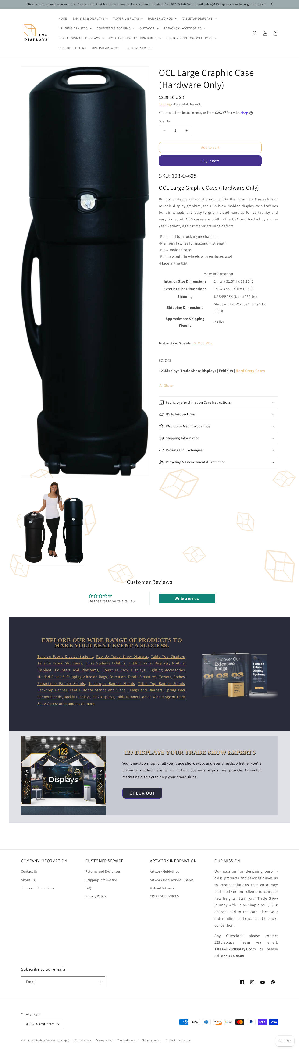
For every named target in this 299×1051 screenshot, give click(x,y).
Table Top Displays (168, 656)
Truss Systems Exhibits (105, 663)
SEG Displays (103, 696)
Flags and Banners (146, 690)
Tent (73, 690)
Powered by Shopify (58, 1040)
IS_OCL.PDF (203, 343)
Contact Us (29, 871)
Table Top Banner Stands (161, 683)
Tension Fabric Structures (59, 663)
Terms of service (127, 1040)
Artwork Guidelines (164, 871)
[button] (90, 18)
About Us (28, 880)
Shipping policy (151, 1040)
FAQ (88, 888)
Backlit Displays (77, 696)
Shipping (165, 104)
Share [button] (168, 385)
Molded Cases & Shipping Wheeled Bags (72, 676)
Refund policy (82, 1040)
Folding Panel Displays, (150, 663)
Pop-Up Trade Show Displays (122, 656)
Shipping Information (101, 880)
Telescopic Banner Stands (112, 683)
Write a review (187, 598)
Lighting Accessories (167, 670)
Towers (165, 676)
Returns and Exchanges (103, 871)
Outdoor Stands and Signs (102, 690)
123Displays (38, 1040)
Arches (179, 676)
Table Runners (128, 696)
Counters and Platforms (75, 670)
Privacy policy (104, 1040)
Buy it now (210, 161)
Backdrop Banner (52, 690)
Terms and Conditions (37, 888)
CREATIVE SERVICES (164, 896)
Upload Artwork (162, 888)
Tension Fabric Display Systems (65, 656)
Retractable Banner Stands (61, 683)
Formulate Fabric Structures (133, 676)
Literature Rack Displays (123, 670)
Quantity (165, 121)
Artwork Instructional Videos (172, 880)
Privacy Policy (95, 896)
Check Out (142, 793)
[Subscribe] (100, 981)
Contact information (178, 1040)
